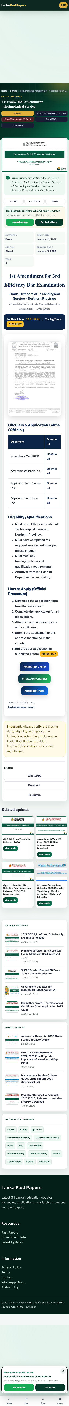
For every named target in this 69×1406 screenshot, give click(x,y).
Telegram (34, 794)
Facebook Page (34, 690)
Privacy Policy (11, 1267)
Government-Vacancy (47, 1137)
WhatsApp (34, 775)
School (29, 1161)
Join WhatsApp (20, 222)
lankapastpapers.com (21, 706)
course (11, 1129)
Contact (7, 1277)
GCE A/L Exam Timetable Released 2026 (16, 841)
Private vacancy (15, 1153)
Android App (10, 1287)
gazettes (37, 1129)
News (10, 1145)
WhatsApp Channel (34, 678)
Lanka (13, 5)
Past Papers (9, 1232)
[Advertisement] (34, 46)
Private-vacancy (38, 1153)
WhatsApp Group (34, 666)
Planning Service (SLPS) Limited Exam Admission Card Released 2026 (41, 954)
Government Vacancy (18, 1137)
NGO (21, 1145)
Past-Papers (35, 1145)
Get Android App (49, 222)
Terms (5, 1272)
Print (55, 201)
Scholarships (14, 1161)
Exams (13, 91)
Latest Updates (12, 1242)
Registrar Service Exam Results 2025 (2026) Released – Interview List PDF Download (41, 1098)
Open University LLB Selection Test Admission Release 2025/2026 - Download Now (17, 890)
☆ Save (13, 201)
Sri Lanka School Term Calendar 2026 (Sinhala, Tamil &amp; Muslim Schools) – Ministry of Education (50, 891)
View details (10, 848)
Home (4, 91)
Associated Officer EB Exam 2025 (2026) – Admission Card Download (49, 844)
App (63, 5)
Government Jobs (13, 1237)
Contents (34, 201)
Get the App (50, 1387)
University (44, 1161)
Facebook (34, 785)
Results (56, 1153)
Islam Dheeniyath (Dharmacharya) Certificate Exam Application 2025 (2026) (42, 1006)
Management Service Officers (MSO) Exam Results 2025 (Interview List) (39, 1079)
